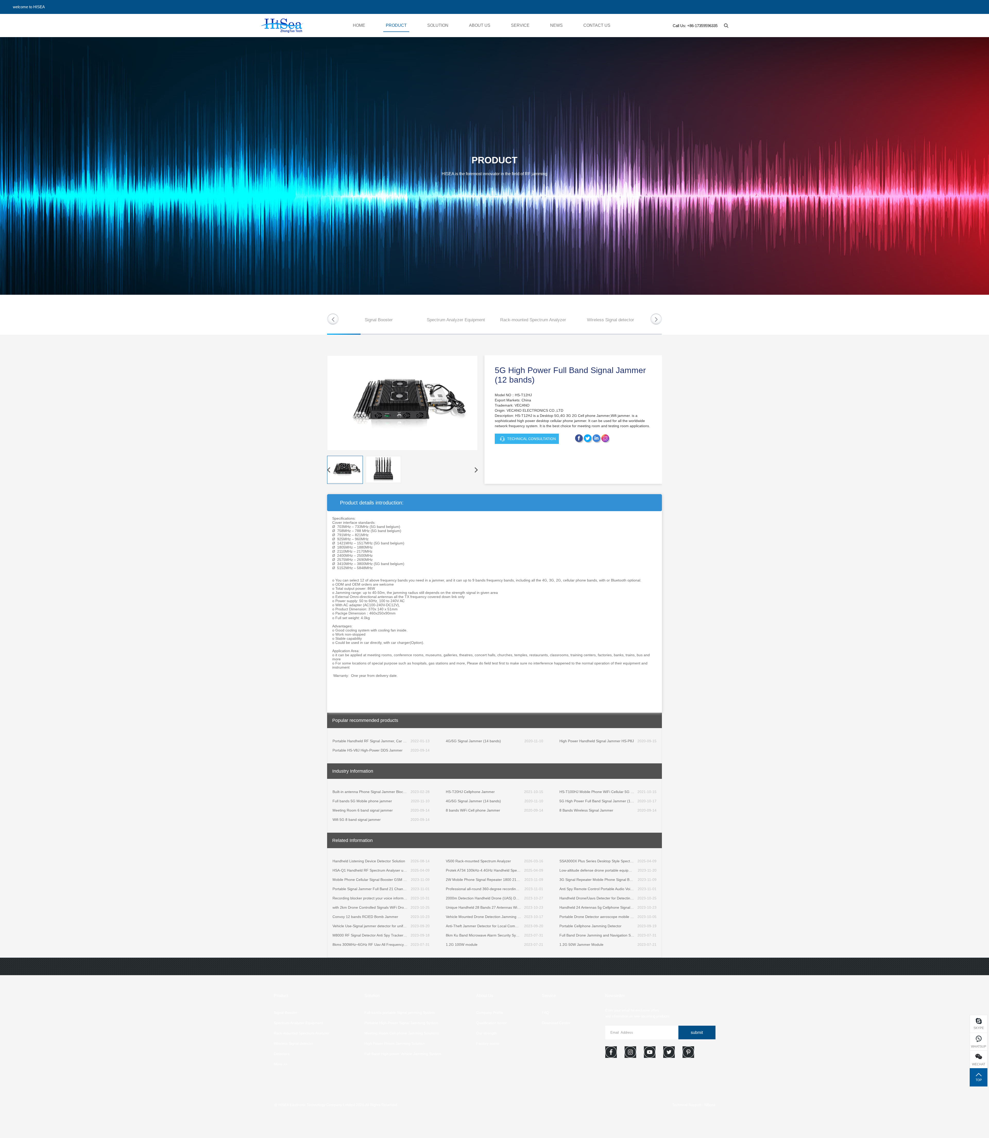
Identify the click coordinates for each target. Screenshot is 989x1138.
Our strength (486, 1033)
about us (479, 25)
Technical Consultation (531, 439)
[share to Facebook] (579, 438)
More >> (280, 1064)
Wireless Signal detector (610, 319)
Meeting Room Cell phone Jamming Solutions (401, 1033)
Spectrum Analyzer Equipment (456, 319)
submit (697, 1032)
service (520, 25)
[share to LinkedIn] (588, 438)
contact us (596, 25)
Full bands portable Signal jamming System (399, 1012)
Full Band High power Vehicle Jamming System (402, 1054)
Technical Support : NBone (693, 1105)
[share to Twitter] (605, 438)
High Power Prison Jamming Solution (394, 1043)
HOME (359, 25)
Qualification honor (491, 1023)
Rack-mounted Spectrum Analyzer (533, 319)
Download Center (556, 1023)
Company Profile (489, 1012)
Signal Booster (379, 319)
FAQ (545, 1012)
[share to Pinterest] (597, 438)
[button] (656, 319)
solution (437, 25)
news (556, 25)
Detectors (281, 1054)
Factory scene (487, 1043)
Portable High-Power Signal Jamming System (401, 1023)
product (396, 25)
